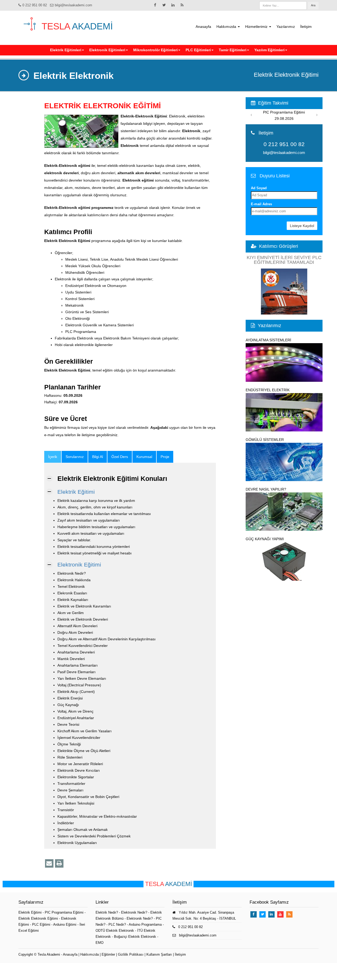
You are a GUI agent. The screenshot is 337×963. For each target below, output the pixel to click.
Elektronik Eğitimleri (107, 50)
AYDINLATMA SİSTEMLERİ (268, 340)
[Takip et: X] (164, 5)
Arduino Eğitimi (65, 924)
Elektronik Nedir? (134, 912)
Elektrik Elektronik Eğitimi (38, 918)
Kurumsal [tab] (144, 457)
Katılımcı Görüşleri (278, 246)
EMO (99, 943)
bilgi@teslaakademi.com (73, 5)
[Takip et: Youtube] (280, 914)
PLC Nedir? (117, 924)
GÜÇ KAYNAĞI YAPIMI (265, 539)
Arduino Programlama (145, 924)
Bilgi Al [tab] (97, 457)
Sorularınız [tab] (75, 457)
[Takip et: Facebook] (155, 5)
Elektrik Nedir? (107, 912)
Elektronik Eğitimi (79, 565)
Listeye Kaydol (302, 226)
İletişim (306, 26)
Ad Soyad (259, 188)
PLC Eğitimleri (198, 50)
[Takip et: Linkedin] (173, 5)
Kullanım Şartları (159, 954)
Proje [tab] (165, 457)
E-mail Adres (261, 204)
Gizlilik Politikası (130, 954)
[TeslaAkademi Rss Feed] (182, 5)
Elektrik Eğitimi (76, 492)
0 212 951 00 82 (34, 5)
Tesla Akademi (49, 954)
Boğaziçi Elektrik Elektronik (135, 937)
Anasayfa (203, 26)
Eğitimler (108, 954)
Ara (313, 5)
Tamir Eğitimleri (232, 50)
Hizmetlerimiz (257, 26)
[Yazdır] (59, 863)
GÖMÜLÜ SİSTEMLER (265, 439)
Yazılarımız (285, 26)
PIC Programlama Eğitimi (65, 912)
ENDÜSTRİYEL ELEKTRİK (268, 390)
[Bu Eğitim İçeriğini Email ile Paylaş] (49, 863)
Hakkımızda (226, 26)
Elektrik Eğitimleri (65, 50)
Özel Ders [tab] (119, 457)
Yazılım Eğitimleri (269, 50)
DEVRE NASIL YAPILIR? (266, 489)
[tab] (52, 457)
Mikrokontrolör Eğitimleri (155, 50)
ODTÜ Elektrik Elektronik (115, 931)
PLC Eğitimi (41, 924)
